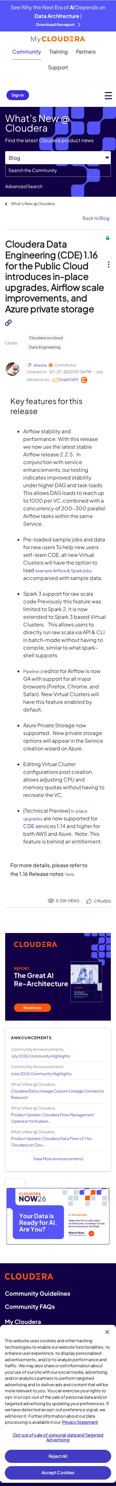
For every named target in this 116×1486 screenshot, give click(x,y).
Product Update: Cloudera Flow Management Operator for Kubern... (52, 1117)
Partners (86, 51)
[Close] (107, 1332)
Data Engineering (45, 347)
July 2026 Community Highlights (40, 1056)
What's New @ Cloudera (33, 203)
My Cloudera (23, 1321)
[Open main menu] (108, 95)
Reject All (58, 1456)
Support (58, 67)
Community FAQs (30, 1306)
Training (58, 51)
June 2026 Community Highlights (41, 1073)
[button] (108, 259)
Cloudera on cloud (46, 337)
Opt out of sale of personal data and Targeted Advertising (58, 1437)
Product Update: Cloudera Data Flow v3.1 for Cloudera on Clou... (51, 1141)
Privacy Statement (80, 1422)
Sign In (18, 95)
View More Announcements (58, 1158)
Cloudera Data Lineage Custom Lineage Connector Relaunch (57, 1094)
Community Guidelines (37, 1293)
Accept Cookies (58, 1472)
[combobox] (58, 170)
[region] (58, 1404)
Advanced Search (24, 186)
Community (26, 51)
